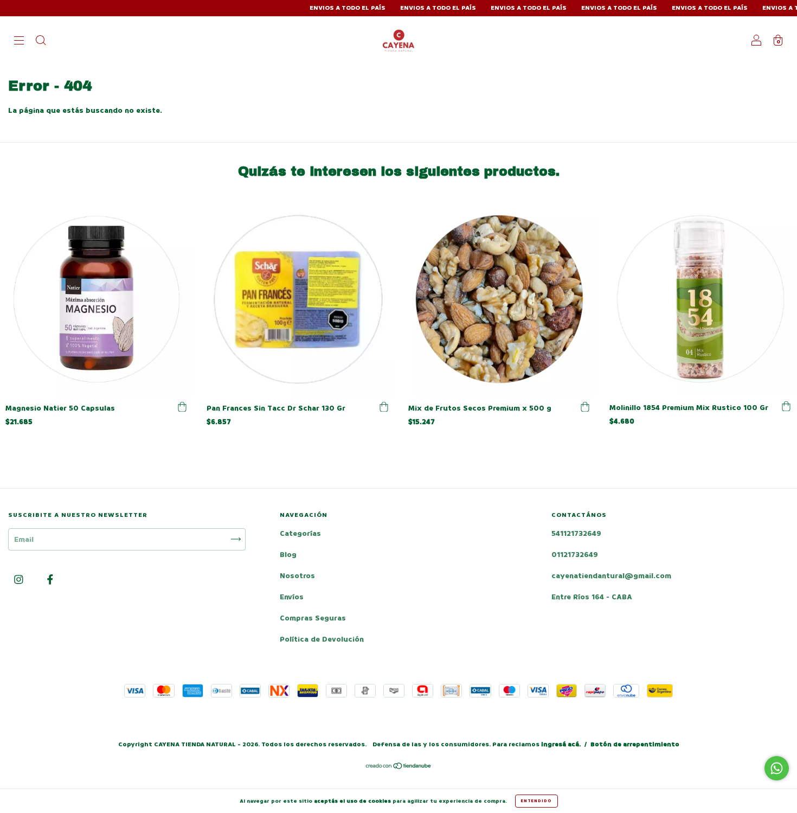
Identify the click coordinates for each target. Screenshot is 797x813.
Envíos (292, 597)
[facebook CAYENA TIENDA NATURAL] (50, 579)
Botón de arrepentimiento (634, 744)
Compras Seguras (313, 618)
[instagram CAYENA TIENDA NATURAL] (19, 579)
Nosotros (297, 576)
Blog (288, 554)
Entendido (536, 801)
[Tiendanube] (399, 767)
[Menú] (19, 41)
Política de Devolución (322, 639)
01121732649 (574, 554)
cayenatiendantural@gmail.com (611, 576)
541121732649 (576, 533)
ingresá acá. (561, 744)
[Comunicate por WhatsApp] (776, 768)
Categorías (300, 533)
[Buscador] (40, 41)
